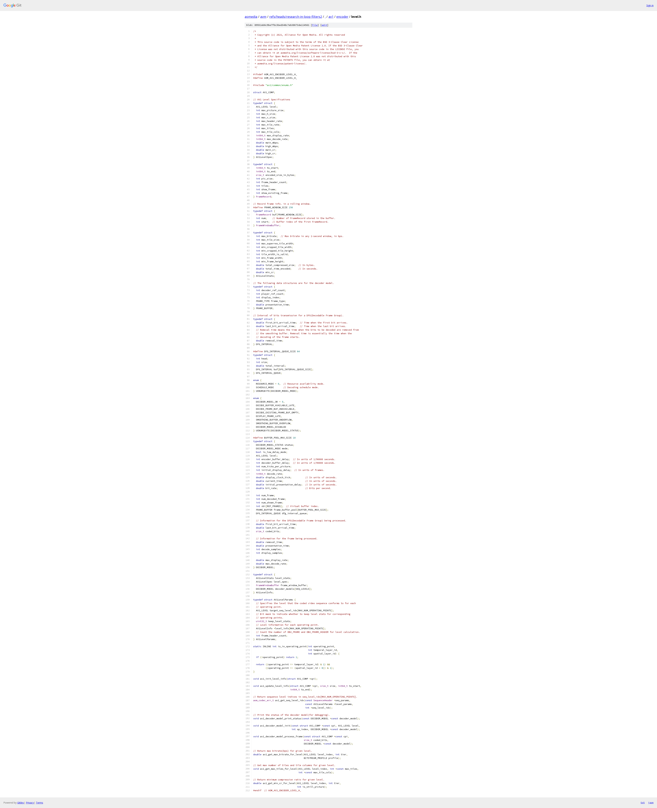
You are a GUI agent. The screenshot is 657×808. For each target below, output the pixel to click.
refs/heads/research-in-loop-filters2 (295, 17)
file (315, 25)
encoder (342, 17)
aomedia (251, 17)
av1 (330, 17)
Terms (39, 802)
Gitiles (20, 802)
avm (263, 17)
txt (643, 802)
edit (324, 25)
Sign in (650, 5)
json (651, 802)
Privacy (30, 802)
